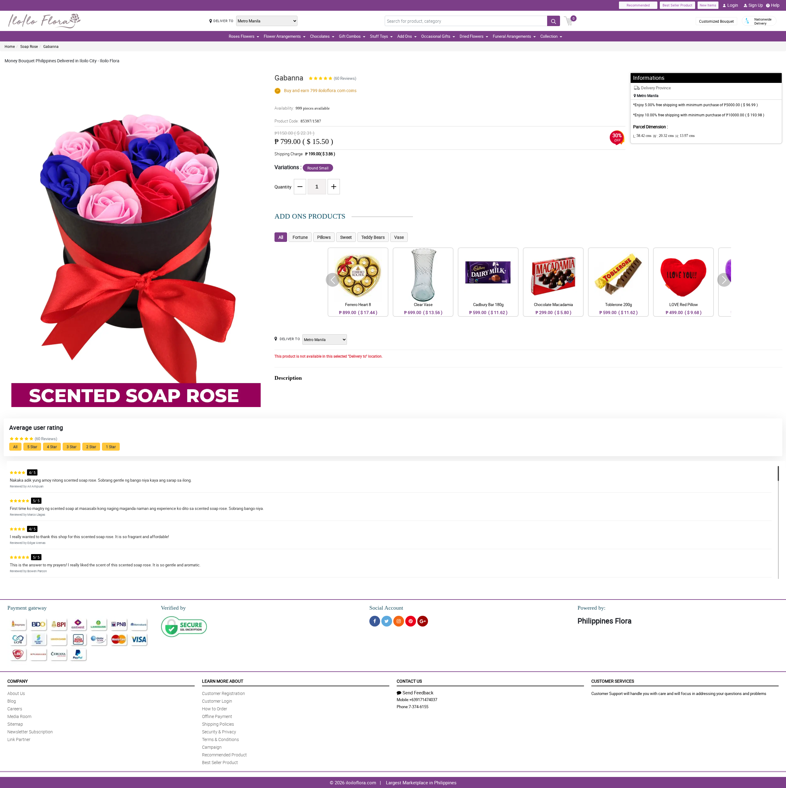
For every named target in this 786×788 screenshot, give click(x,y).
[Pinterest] (410, 621)
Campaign (212, 747)
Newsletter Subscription (30, 732)
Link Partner (18, 739)
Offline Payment (217, 716)
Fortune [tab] (300, 237)
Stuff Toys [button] (379, 36)
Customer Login (217, 701)
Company (17, 681)
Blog (11, 701)
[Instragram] (398, 621)
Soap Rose (29, 46)
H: (685, 136)
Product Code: (297, 121)
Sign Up (756, 5)
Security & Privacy (219, 732)
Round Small (318, 167)
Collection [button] (549, 36)
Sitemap (15, 724)
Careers (14, 709)
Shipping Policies (218, 724)
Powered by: (591, 608)
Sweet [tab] (346, 237)
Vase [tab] (399, 237)
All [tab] (280, 237)
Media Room (19, 716)
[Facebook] (374, 621)
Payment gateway (27, 608)
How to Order (214, 709)
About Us (16, 693)
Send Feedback (418, 692)
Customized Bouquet (716, 21)
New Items (708, 5)
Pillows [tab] (324, 237)
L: (642, 136)
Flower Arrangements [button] (282, 36)
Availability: (302, 108)
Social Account (386, 608)
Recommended (638, 5)
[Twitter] (386, 621)
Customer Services (612, 681)
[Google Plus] (422, 621)
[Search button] (553, 21)
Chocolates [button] (320, 36)
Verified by (173, 608)
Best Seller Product (677, 5)
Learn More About (222, 681)
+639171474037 (423, 699)
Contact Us (409, 681)
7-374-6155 (418, 706)
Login (732, 5)
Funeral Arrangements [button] (512, 36)
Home (10, 46)
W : (663, 136)
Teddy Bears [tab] (373, 237)
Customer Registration (223, 693)
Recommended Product (224, 755)
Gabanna (51, 46)
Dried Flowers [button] (472, 36)
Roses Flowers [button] (242, 36)
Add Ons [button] (404, 36)
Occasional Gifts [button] (435, 36)
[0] (568, 20)
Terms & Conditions (220, 739)
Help (775, 5)
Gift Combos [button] (350, 36)
